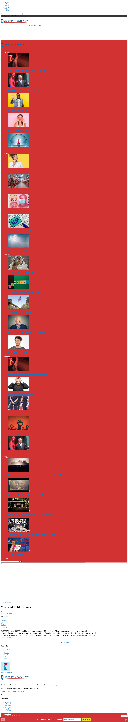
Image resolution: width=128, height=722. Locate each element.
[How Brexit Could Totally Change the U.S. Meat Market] (18, 188)
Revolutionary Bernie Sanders (19, 434)
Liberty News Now (6, 613)
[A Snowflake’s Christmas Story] (18, 348)
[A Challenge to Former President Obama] (18, 289)
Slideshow (7, 602)
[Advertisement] (35, 33)
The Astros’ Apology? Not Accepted (21, 251)
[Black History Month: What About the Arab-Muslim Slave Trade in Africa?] (18, 168)
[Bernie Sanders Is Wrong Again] (18, 390)
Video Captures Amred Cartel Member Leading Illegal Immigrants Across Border (39, 475)
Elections (7, 7)
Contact (6, 10)
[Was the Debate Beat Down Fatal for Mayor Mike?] (18, 66)
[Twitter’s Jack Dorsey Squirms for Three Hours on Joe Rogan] (20, 531)
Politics (6, 2)
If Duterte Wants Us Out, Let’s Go (21, 110)
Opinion (6, 5)
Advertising (7, 714)
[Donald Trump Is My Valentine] (18, 126)
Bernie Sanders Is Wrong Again (20, 394)
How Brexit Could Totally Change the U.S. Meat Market (30, 191)
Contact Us (7, 717)
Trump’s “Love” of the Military (20, 312)
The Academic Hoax (16, 555)
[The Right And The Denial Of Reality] (18, 269)
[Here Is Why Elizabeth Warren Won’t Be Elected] (18, 329)
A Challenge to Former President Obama (24, 293)
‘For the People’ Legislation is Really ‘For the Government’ (31, 515)
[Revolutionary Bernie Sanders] (18, 430)
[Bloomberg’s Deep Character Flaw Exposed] (18, 86)
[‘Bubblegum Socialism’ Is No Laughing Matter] (20, 491)
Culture (6, 4)
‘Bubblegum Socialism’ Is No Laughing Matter (26, 495)
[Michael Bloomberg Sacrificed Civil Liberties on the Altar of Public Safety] (18, 410)
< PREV (60, 642)
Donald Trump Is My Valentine (20, 130)
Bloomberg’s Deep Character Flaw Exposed (25, 90)
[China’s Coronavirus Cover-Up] (18, 207)
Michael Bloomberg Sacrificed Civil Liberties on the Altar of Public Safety (36, 414)
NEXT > (67, 642)
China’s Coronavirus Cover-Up (20, 211)
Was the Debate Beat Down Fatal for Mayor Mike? (27, 70)
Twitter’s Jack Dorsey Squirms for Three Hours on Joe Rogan (32, 535)
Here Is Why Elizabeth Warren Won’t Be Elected (27, 332)
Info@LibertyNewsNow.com (16, 691)
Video (6, 9)
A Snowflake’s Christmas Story (20, 352)
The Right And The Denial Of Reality (22, 273)
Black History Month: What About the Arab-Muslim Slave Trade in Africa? (37, 171)
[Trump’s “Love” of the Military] (18, 309)
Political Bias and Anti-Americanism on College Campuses (30, 231)
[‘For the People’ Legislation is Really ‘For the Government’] (20, 511)
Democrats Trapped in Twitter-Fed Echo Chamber (27, 150)
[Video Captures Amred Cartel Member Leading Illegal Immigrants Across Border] (18, 471)
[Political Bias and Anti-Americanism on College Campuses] (18, 227)
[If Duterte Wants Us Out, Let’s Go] (18, 106)
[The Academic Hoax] (20, 551)
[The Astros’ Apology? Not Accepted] (18, 247)
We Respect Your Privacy (12, 715)
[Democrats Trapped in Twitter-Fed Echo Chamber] (18, 146)
